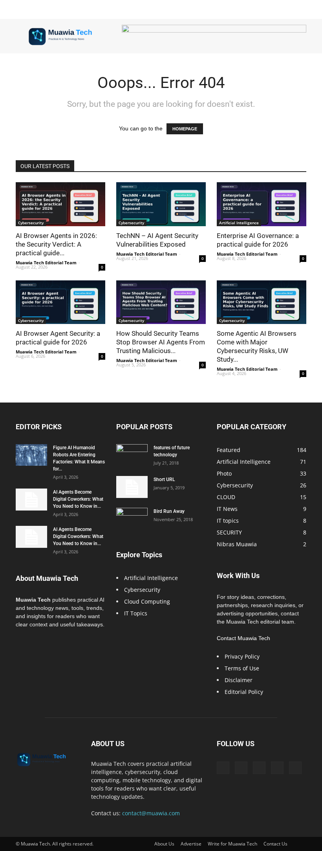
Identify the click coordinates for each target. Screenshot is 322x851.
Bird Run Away (169, 511)
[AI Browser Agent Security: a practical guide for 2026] (60, 302)
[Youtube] (295, 767)
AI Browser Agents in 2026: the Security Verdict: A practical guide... (56, 244)
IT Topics (135, 613)
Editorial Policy (244, 691)
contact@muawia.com (151, 813)
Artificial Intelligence (239, 222)
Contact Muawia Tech (243, 638)
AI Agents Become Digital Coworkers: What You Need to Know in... (78, 499)
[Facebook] (223, 767)
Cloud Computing (147, 601)
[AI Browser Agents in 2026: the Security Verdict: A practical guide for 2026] (60, 204)
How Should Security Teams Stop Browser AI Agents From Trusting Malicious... (160, 342)
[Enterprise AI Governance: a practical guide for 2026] (261, 204)
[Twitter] (241, 767)
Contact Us (275, 843)
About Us (164, 843)
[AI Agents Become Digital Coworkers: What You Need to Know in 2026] (31, 500)
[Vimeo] (259, 767)
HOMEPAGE (184, 128)
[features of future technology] (132, 455)
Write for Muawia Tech (232, 843)
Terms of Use (242, 668)
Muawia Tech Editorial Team (46, 262)
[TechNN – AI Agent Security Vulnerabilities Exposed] (161, 204)
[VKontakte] (277, 767)
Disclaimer (238, 680)
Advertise (191, 843)
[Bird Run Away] (132, 519)
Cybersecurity (31, 222)
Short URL (164, 479)
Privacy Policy (242, 656)
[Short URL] (132, 487)
